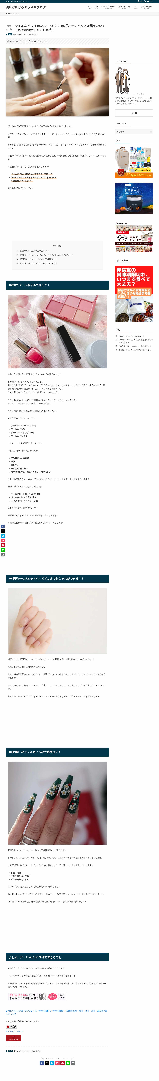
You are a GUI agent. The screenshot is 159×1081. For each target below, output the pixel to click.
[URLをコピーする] (73, 1063)
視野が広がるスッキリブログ (26, 7)
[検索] (151, 1)
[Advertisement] (57, 215)
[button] (42, 1063)
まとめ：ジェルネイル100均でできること (38, 263)
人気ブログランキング (14, 1031)
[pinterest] (138, 1)
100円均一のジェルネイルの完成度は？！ (38, 259)
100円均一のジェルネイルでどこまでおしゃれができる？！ (46, 255)
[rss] (145, 1)
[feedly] (141, 1)
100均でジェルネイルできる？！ (34, 251)
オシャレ (26, 1051)
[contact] (148, 1)
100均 (19, 1051)
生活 (10, 34)
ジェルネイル (35, 1051)
